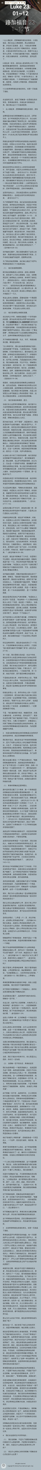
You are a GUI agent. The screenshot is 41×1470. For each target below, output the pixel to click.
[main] (20, 17)
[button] (2, 3)
